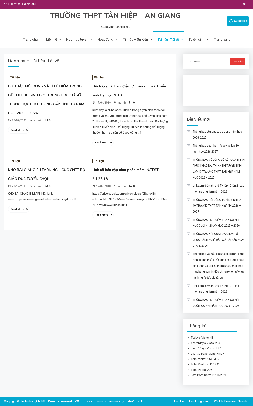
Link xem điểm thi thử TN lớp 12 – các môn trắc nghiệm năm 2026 (216, 288)
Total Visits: (199, 359)
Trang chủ (30, 39)
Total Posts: (199, 370)
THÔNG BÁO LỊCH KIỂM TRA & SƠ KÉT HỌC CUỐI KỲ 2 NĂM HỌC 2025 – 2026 (216, 222)
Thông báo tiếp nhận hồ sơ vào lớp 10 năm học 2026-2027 (216, 148)
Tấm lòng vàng (199, 401)
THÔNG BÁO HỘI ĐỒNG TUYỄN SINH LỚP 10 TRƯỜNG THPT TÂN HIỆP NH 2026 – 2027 (218, 205)
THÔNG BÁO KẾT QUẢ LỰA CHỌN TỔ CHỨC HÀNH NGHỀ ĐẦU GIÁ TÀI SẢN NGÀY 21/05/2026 (219, 239)
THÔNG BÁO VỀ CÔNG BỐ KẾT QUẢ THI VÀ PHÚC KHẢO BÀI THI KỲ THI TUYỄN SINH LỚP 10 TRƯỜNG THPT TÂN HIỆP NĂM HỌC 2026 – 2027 (219, 168)
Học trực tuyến (77, 39)
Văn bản (99, 77)
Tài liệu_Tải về (168, 40)
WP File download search (230, 401)
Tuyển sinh (196, 39)
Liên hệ (51, 39)
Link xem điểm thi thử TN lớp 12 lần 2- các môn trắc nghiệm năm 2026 (218, 188)
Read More (17, 130)
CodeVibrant (133, 401)
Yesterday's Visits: (203, 343)
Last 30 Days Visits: (204, 353)
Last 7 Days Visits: (203, 348)
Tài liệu (15, 77)
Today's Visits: (200, 337)
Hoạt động (105, 39)
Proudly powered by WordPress (70, 401)
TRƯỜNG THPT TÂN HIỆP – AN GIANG (115, 16)
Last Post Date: (201, 375)
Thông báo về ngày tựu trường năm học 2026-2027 (217, 134)
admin (38, 120)
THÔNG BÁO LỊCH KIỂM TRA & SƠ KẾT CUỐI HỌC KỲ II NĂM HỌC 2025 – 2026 (216, 302)
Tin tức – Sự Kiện (135, 39)
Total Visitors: (200, 364)
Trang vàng (222, 39)
